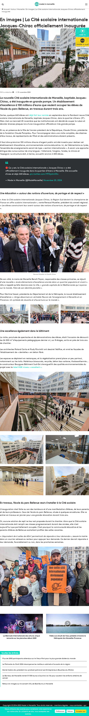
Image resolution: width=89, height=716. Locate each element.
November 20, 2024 (52, 180)
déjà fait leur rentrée (39, 115)
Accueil (6, 9)
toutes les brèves (10, 652)
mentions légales (61, 705)
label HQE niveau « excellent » (27, 367)
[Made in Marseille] (44, 4)
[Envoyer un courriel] (13, 92)
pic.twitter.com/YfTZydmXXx (44, 173)
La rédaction (7, 92)
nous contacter (76, 705)
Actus (13, 9)
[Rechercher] (3, 4)
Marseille (20, 9)
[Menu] (86, 4)
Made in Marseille (28, 705)
